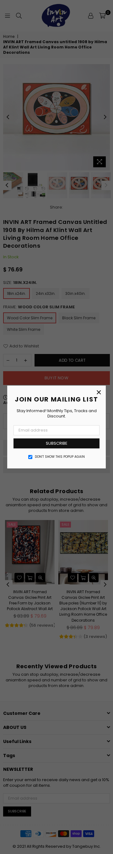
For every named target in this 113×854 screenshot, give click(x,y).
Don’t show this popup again (60, 457)
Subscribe (56, 443)
